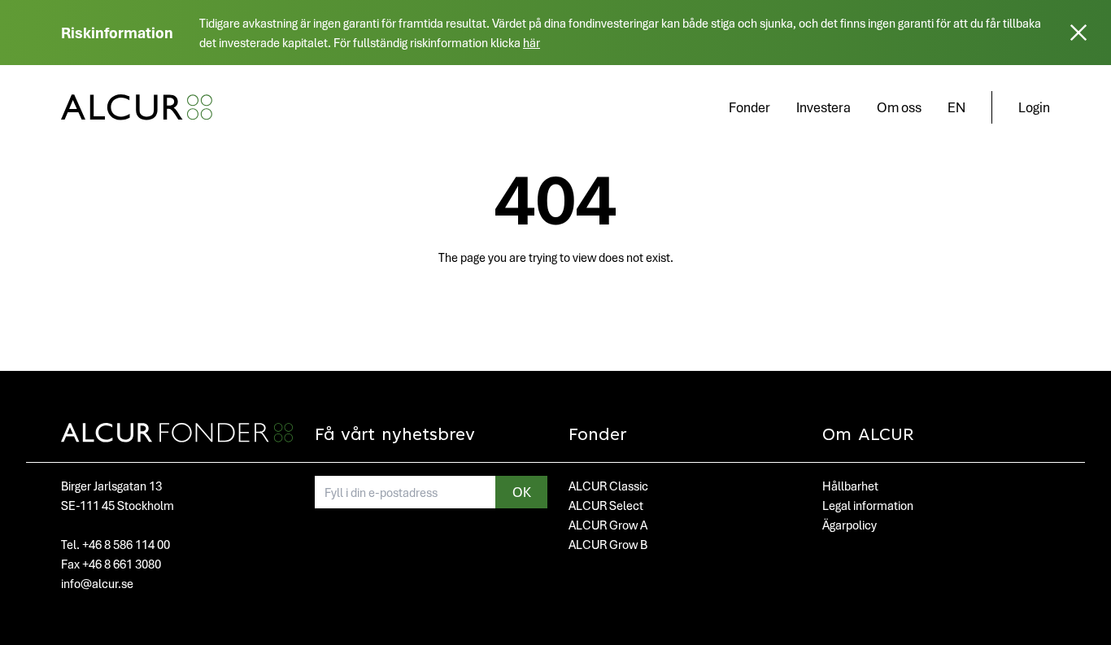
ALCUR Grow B (608, 544)
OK (521, 491)
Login (1034, 107)
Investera (823, 107)
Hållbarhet (850, 485)
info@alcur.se (97, 583)
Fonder (749, 107)
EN (956, 107)
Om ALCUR (868, 436)
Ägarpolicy (849, 524)
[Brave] (136, 107)
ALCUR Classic (608, 485)
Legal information (867, 505)
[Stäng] (1078, 32)
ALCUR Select (606, 505)
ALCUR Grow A (608, 524)
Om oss (899, 107)
